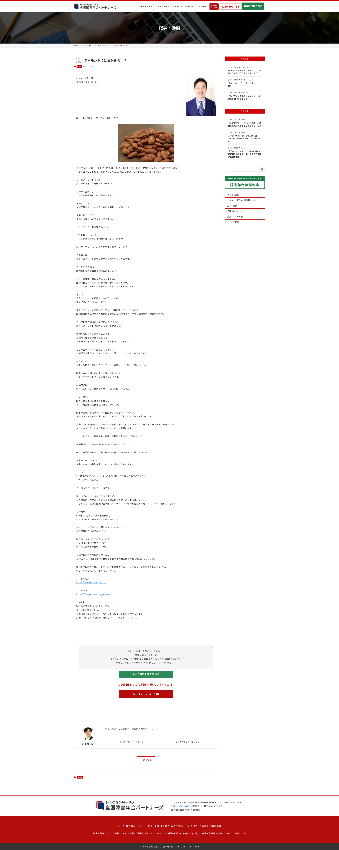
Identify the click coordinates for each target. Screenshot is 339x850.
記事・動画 (232, 205)
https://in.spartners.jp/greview (93, 594)
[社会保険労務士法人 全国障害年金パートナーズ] (95, 6)
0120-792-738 (183, 806)
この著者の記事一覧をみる (187, 741)
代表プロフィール (235, 211)
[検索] (262, 169)
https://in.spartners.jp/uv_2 (91, 582)
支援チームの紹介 (235, 216)
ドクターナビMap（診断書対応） (242, 200)
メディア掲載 (233, 222)
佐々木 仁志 (88, 743)
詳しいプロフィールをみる (132, 741)
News (79, 67)
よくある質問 (233, 194)
